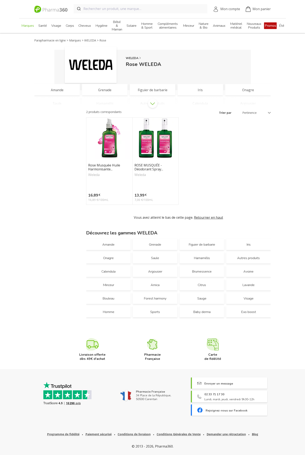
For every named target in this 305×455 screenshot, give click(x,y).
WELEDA (132, 58)
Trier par (225, 113)
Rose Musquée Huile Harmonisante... (104, 167)
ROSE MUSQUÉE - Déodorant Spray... (148, 167)
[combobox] (140, 8)
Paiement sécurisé (98, 434)
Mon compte (230, 9)
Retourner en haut (208, 217)
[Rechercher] (78, 8)
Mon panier (262, 9)
